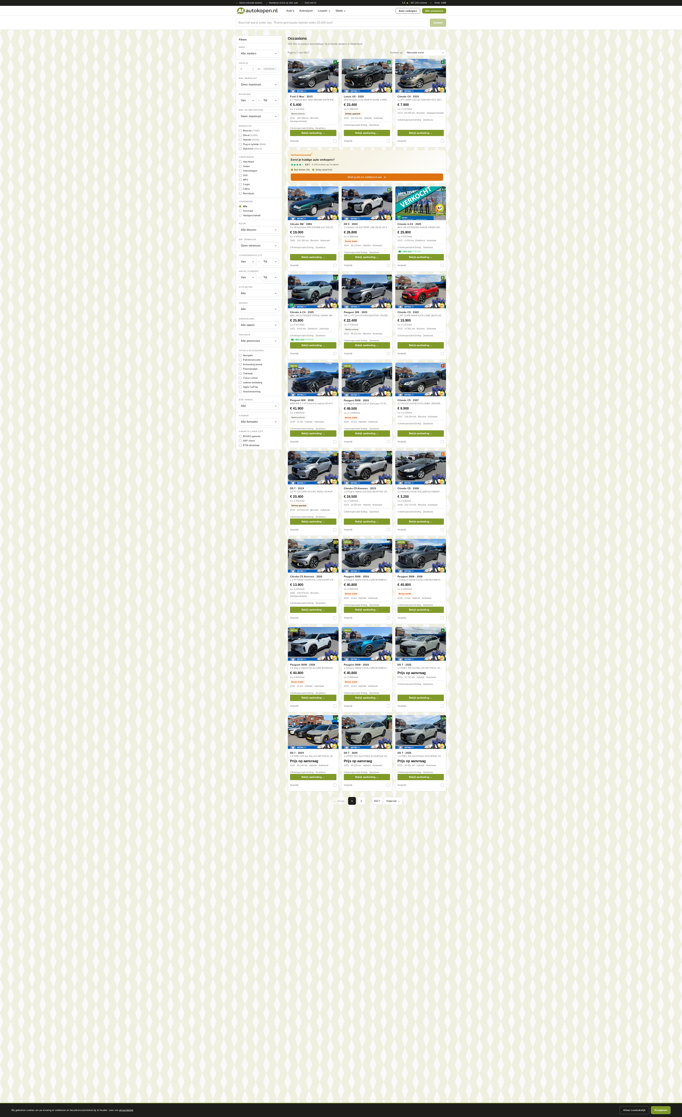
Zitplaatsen (246, 287)
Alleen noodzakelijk (634, 1110)
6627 (377, 800)
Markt (339, 10)
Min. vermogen (247, 239)
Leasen (323, 10)
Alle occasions (434, 10)
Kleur (242, 223)
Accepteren (660, 1110)
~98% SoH (411, 251)
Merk (242, 47)
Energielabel (247, 319)
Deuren (243, 303)
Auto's (290, 10)
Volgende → (393, 800)
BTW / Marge (246, 400)
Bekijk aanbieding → (313, 133)
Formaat (244, 416)
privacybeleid (126, 1110)
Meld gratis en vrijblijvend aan (365, 177)
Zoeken (438, 22)
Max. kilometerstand (251, 110)
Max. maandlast (248, 78)
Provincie (244, 335)
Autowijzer (306, 10)
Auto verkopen (408, 10)
